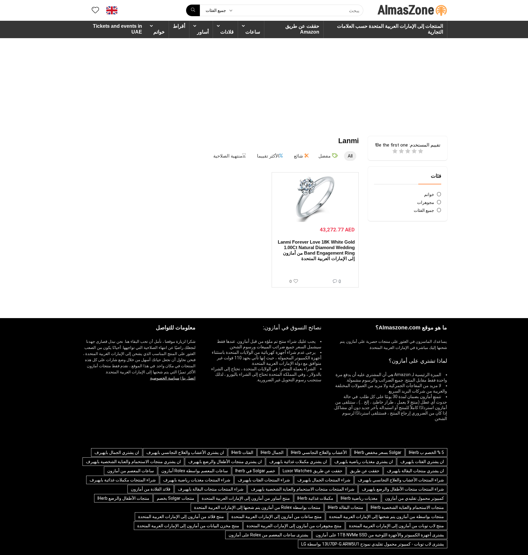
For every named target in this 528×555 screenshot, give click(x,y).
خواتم (159, 31)
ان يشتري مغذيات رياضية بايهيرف (363, 461)
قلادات (227, 31)
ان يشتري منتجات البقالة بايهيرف (415, 470)
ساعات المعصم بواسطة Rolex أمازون (194, 470)
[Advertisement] (264, 84)
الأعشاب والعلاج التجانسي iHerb (319, 452)
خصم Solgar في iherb (255, 470)
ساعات (252, 31)
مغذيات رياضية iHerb (359, 498)
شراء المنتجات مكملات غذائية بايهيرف (123, 479)
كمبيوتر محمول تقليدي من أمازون (414, 498)
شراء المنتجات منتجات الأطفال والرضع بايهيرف (403, 489)
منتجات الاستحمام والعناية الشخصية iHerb (407, 507)
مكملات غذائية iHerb (315, 498)
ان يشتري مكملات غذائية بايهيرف (298, 461)
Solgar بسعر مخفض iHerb (378, 452)
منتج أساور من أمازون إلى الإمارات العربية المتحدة (246, 498)
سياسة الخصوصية (164, 378)
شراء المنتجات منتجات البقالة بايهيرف (211, 489)
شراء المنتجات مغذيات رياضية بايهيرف (196, 479)
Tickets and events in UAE (117, 29)
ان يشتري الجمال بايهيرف (116, 452)
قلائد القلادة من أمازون (150, 489)
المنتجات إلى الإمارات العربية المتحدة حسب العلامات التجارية (390, 29)
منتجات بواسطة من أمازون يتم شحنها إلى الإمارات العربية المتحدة (386, 516)
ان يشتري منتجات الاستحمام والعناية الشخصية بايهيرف (133, 461)
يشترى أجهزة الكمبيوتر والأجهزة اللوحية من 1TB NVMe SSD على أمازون (380, 534)
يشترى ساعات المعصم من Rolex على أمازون (268, 534)
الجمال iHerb (272, 452)
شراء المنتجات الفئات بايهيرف (264, 479)
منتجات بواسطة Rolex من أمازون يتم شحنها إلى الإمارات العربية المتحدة (257, 507)
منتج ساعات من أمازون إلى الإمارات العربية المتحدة (276, 516)
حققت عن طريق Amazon (302, 29)
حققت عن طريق (365, 470)
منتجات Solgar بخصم (175, 498)
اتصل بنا (188, 378)
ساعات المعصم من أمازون (130, 470)
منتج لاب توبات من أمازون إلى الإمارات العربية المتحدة (396, 525)
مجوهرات (425, 202)
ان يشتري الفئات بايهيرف (422, 461)
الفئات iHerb (242, 452)
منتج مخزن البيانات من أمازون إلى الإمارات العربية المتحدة (188, 525)
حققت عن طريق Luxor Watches (313, 470)
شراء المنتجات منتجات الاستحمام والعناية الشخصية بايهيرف (302, 489)
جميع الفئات (424, 210)
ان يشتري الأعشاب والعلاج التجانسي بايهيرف (185, 452)
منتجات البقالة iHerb (345, 507)
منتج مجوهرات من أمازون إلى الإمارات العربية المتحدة (294, 525)
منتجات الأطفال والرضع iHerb (123, 498)
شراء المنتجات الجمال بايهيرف (323, 479)
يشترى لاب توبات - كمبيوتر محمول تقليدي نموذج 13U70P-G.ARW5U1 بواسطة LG (372, 544)
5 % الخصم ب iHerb (426, 452)
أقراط (179, 26)
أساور (203, 31)
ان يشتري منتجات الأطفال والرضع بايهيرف (225, 461)
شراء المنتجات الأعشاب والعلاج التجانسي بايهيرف (401, 479)
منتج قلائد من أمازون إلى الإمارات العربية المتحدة (181, 516)
